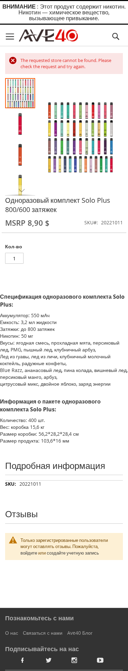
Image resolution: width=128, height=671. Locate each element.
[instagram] (74, 660)
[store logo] (48, 35)
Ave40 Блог (80, 633)
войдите (28, 553)
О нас (11, 633)
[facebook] (22, 660)
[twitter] (48, 660)
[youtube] (100, 660)
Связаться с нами (42, 633)
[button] (20, 123)
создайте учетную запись (73, 553)
